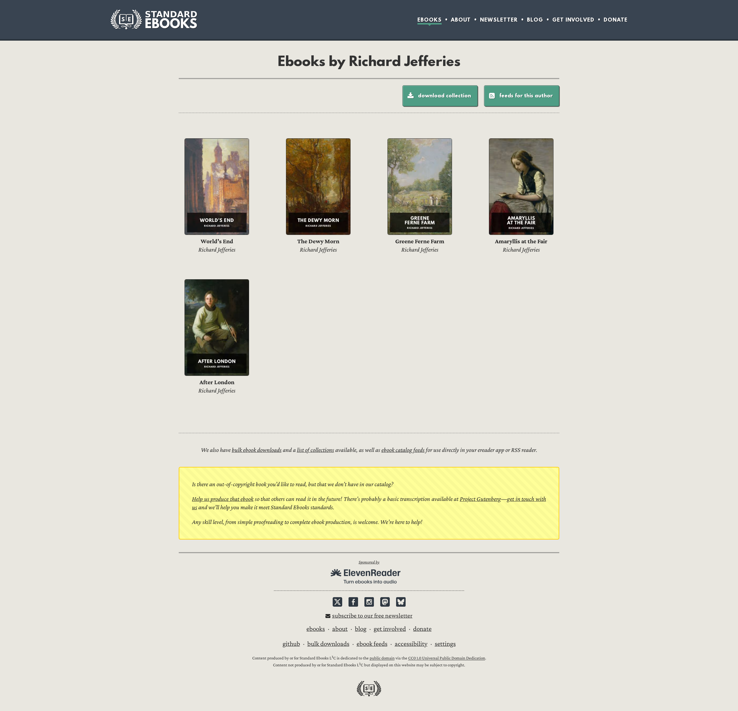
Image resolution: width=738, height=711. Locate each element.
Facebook (353, 602)
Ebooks (429, 19)
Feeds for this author (526, 95)
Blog (535, 19)
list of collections (315, 450)
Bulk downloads (328, 644)
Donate (616, 19)
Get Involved (573, 19)
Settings (445, 644)
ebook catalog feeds (403, 450)
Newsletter (499, 19)
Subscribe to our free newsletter (372, 616)
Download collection (444, 95)
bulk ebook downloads (257, 450)
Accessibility (411, 644)
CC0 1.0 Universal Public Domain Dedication (446, 658)
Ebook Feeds (372, 644)
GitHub (291, 644)
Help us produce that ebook (222, 499)
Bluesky (401, 602)
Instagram (369, 602)
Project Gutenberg (480, 499)
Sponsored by (369, 562)
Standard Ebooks (153, 20)
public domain (382, 658)
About (461, 19)
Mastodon (385, 602)
